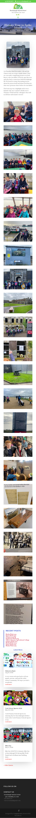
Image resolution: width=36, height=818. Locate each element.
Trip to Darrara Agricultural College (17, 640)
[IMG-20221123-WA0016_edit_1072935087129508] (18, 337)
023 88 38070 (10, 1)
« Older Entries (8, 765)
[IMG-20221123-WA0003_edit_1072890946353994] (18, 241)
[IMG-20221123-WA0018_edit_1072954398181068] (18, 385)
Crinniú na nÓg (11, 637)
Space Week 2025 (11, 636)
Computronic (17, 813)
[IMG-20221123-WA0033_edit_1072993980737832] (18, 528)
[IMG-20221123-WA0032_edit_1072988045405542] (18, 504)
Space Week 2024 (11, 644)
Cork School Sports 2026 (13, 708)
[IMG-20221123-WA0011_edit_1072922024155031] (18, 313)
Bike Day (8, 746)
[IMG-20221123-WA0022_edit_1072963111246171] (18, 409)
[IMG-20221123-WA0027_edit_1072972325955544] (18, 433)
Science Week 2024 (11, 641)
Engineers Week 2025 (12, 638)
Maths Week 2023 (11, 646)
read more (8, 684)
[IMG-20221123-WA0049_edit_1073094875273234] (18, 170)
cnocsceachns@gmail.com (12, 800)
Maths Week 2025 (11, 634)
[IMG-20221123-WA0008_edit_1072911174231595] (18, 289)
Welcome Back (10, 671)
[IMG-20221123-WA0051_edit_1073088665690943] (18, 122)
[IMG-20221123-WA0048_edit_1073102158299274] (18, 146)
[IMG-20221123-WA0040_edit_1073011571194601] (18, 576)
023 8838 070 (8, 798)
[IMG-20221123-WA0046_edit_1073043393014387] (18, 624)
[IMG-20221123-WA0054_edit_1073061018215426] (18, 217)
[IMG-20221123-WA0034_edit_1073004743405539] (18, 552)
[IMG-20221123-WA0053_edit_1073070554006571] (18, 457)
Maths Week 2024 (11, 643)
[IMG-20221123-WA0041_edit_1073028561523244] (18, 600)
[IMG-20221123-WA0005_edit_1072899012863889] (18, 265)
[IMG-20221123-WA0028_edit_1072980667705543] (18, 480)
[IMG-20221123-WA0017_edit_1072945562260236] (18, 361)
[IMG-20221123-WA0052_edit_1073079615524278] (18, 193)
